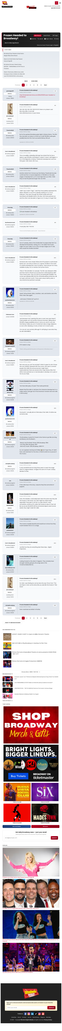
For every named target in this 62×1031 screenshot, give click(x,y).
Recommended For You (9, 629)
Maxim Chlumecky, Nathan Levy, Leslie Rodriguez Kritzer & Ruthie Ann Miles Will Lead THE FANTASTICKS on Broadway (14, 74)
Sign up (54, 838)
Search (41, 38)
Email (26, 81)
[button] (56, 3)
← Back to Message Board (11, 43)
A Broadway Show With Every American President (18, 972)
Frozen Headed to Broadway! (29, 90)
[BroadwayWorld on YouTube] (43, 1013)
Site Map (48, 1017)
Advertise (13, 1017)
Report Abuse (49, 38)
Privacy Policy (48, 1020)
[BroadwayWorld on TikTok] (35, 1013)
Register (48, 3)
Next (45, 85)
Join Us (29, 1017)
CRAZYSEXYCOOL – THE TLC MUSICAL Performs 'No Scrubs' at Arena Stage (33, 688)
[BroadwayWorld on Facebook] (25, 1013)
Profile (10, 93)
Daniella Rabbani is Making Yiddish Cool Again (27, 694)
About (19, 1017)
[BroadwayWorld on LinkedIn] (32, 1013)
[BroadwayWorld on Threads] (39, 1013)
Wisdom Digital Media (27, 1020)
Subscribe (34, 81)
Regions (43, 1017)
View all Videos (7, 700)
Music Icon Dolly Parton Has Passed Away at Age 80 (18, 877)
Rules (57, 38)
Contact (24, 1017)
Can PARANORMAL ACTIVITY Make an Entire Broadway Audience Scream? (34, 682)
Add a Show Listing (7, 6)
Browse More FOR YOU (30, 672)
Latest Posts (46, 35)
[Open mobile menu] (60, 3)
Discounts (45, 826)
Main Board (37, 35)
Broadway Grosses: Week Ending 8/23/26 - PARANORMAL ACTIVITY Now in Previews (14, 66)
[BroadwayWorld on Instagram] (28, 1013)
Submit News (36, 1017)
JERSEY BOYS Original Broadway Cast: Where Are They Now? (21, 908)
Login (52, 3)
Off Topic (55, 35)
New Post (34, 38)
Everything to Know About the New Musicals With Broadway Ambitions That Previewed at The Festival (31, 940)
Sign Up (51, 1007)
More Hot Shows (17, 826)
